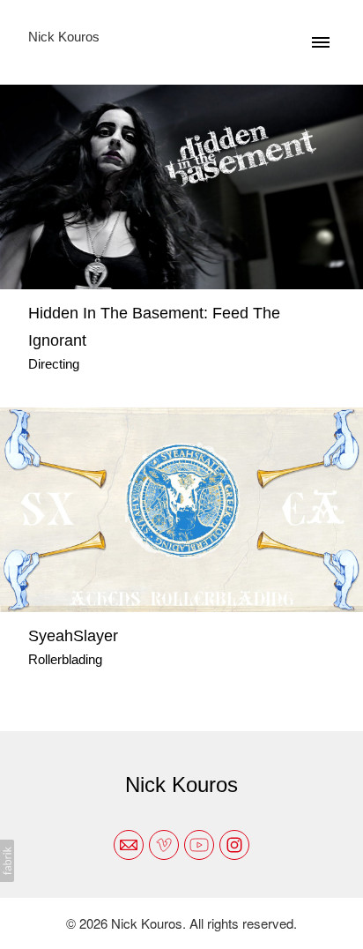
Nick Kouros (181, 784)
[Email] (129, 845)
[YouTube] (199, 845)
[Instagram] (234, 845)
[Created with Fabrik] (7, 861)
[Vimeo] (164, 845)
